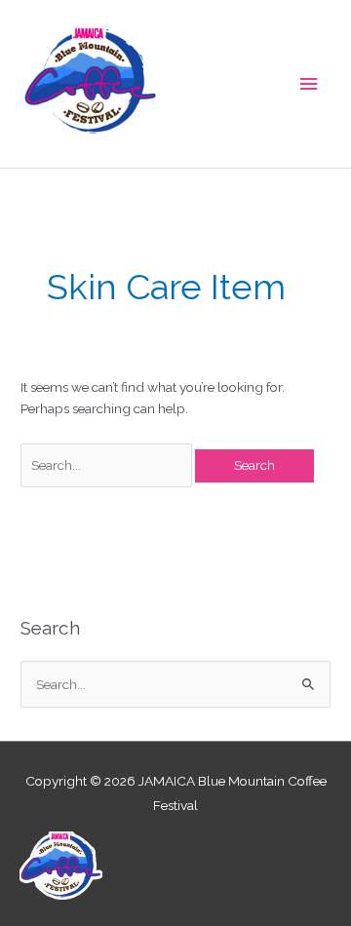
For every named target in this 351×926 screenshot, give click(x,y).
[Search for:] (107, 465)
